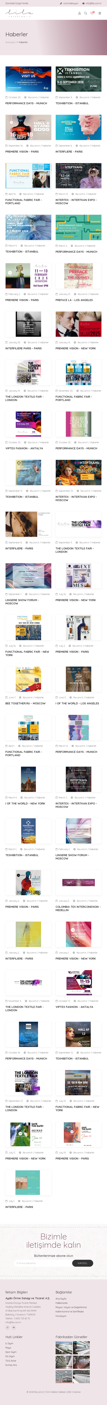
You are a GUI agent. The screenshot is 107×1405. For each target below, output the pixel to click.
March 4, (12, 797)
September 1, (15, 594)
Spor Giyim (10, 1352)
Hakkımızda (61, 1303)
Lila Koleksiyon (70, 3)
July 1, (11, 1201)
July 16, (62, 594)
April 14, (12, 194)
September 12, (66, 1052)
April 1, (11, 746)
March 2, (63, 245)
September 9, (65, 97)
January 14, (64, 342)
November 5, (14, 1001)
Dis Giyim (10, 1356)
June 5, (62, 697)
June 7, (12, 697)
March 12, (63, 194)
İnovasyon (61, 1316)
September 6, (65, 145)
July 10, (62, 1101)
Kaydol (82, 1263)
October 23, (14, 442)
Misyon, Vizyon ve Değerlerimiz (71, 1307)
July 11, (11, 1152)
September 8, (15, 542)
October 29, (14, 97)
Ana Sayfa (61, 1298)
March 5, (12, 245)
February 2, (14, 294)
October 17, (64, 1001)
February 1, (64, 849)
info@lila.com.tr (94, 3)
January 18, (14, 342)
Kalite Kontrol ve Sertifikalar (70, 1311)
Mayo (8, 1347)
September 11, (15, 490)
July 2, (62, 645)
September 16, (15, 145)
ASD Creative (74, 1392)
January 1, (64, 952)
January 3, (64, 900)
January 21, (64, 294)
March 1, (12, 849)
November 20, (66, 390)
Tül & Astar (10, 1360)
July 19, (62, 1152)
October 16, (14, 1052)
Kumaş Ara (11, 1365)
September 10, (66, 490)
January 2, (14, 900)
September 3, (65, 542)
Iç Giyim (9, 1343)
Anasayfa (10, 42)
